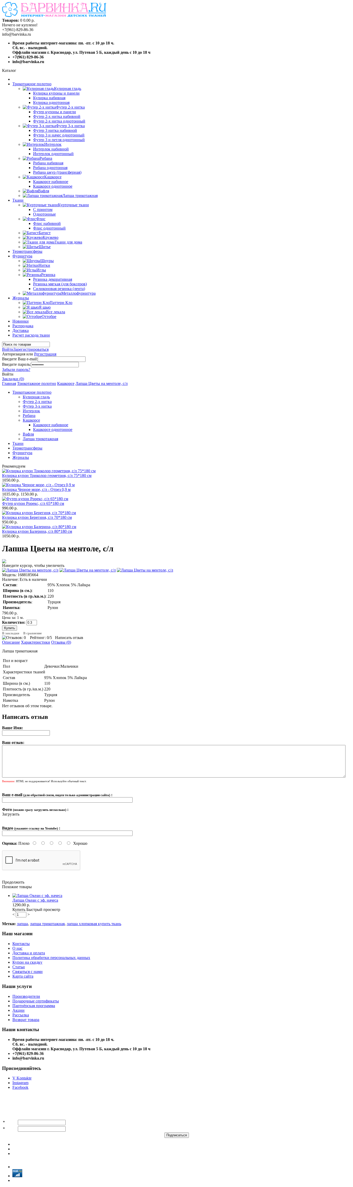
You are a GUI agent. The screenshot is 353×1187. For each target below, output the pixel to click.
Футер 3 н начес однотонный (59, 135)
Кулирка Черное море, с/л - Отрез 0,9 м (36, 489)
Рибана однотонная (50, 167)
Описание (11, 642)
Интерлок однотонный (53, 153)
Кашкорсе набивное (50, 181)
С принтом (42, 209)
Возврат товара (25, 1019)
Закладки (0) (13, 379)
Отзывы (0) (61, 642)
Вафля (28, 434)
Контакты (21, 943)
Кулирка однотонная (51, 102)
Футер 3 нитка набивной (55, 130)
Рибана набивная (48, 163)
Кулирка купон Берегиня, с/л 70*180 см (37, 517)
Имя (9, 1122)
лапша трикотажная (47, 924)
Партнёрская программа (33, 1005)
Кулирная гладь (36, 397)
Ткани (18, 200)
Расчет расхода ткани (31, 335)
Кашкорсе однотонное (52, 186)
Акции (18, 1010)
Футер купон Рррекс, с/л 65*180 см (33, 503)
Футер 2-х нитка (37, 401)
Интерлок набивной (51, 149)
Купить (18, 909)
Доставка (20, 330)
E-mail (11, 1129)
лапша (22, 924)
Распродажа (22, 326)
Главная (9, 383)
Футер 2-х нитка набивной (56, 116)
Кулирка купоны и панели (56, 93)
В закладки (10, 633)
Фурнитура (22, 256)
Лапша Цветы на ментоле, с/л (101, 383)
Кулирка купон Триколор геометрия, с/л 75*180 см (46, 475)
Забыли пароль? (16, 369)
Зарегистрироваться (31, 349)
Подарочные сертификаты (35, 1001)
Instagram (20, 1083)
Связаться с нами (27, 971)
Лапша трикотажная (40, 439)
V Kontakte (22, 1078)
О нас (17, 948)
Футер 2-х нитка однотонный (59, 121)
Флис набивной (47, 223)
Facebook (20, 1087)
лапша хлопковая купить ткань (94, 924)
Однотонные (44, 214)
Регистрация (45, 354)
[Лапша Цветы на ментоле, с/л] (30, 570)
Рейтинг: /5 (41, 637)
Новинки (20, 321)
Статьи (18, 967)
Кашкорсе (65, 383)
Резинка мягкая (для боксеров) (60, 284)
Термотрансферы (27, 251)
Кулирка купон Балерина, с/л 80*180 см (37, 531)
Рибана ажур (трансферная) (57, 172)
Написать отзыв (69, 637)
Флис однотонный (49, 228)
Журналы (20, 298)
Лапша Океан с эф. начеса (35, 900)
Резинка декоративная (52, 279)
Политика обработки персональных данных (51, 957)
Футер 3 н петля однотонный (59, 140)
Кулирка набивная (49, 98)
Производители (26, 996)
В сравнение (32, 633)
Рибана (29, 415)
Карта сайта (22, 976)
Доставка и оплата (28, 953)
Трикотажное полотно (31, 84)
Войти (7, 349)
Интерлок (31, 411)
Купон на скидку (27, 962)
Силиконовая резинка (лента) (59, 288)
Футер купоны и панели (54, 112)
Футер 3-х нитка (37, 406)
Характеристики (35, 642)
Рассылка (20, 1015)
